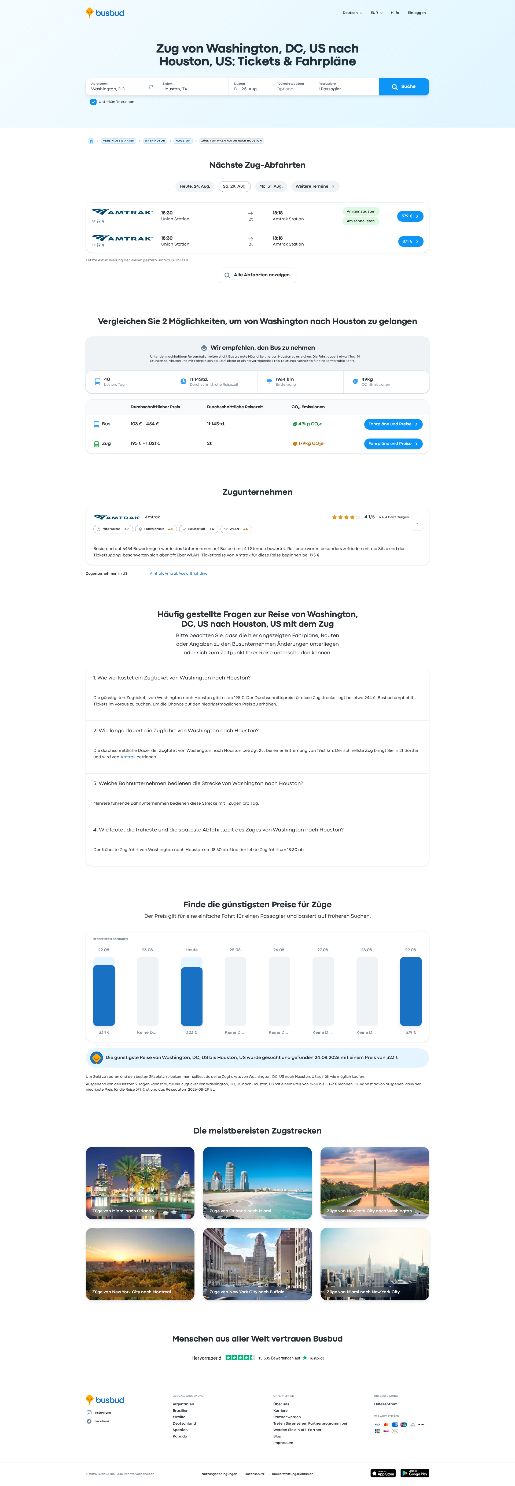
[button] (151, 87)
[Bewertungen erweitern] (417, 523)
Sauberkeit (196, 529)
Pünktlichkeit (154, 529)
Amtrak (152, 517)
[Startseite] (91, 141)
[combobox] (115, 86)
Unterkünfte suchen (116, 101)
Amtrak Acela (177, 573)
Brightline (198, 573)
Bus (106, 424)
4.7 (126, 529)
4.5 (211, 529)
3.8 (170, 529)
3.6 (245, 529)
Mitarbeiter (111, 529)
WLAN (234, 529)
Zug (106, 444)
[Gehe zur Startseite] (105, 13)
